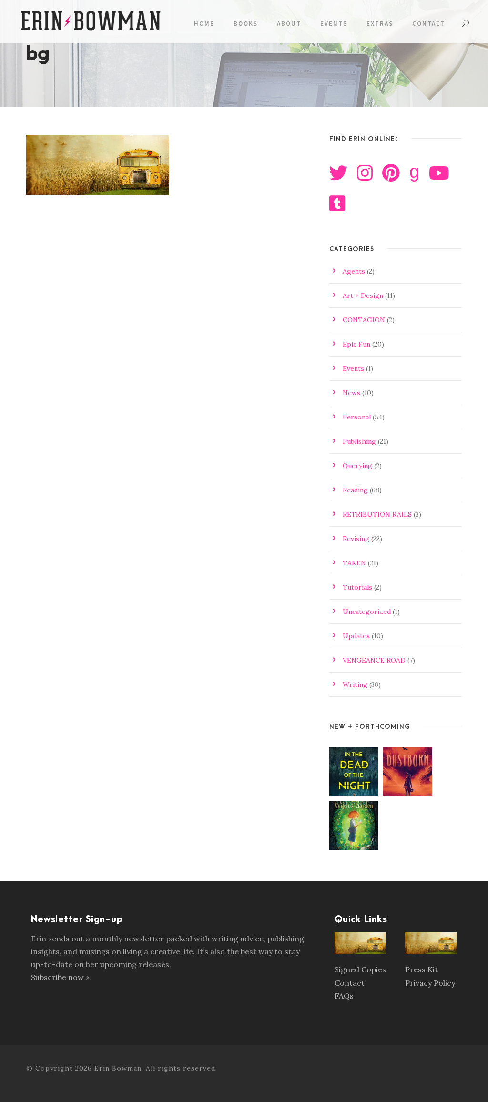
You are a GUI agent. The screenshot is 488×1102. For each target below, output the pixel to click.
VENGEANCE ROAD (374, 660)
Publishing (359, 441)
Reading (355, 490)
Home (204, 24)
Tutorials (357, 587)
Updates (356, 636)
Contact (429, 24)
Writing (355, 684)
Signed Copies (360, 969)
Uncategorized (367, 611)
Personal (357, 417)
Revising (356, 538)
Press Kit (421, 969)
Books (246, 24)
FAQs (344, 995)
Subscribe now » (60, 977)
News (351, 392)
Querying (357, 465)
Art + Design (363, 295)
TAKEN (354, 563)
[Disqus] (168, 360)
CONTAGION (364, 320)
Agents (354, 271)
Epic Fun (356, 344)
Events (333, 24)
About (289, 24)
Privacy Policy (430, 983)
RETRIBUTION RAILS (377, 514)
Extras (379, 24)
